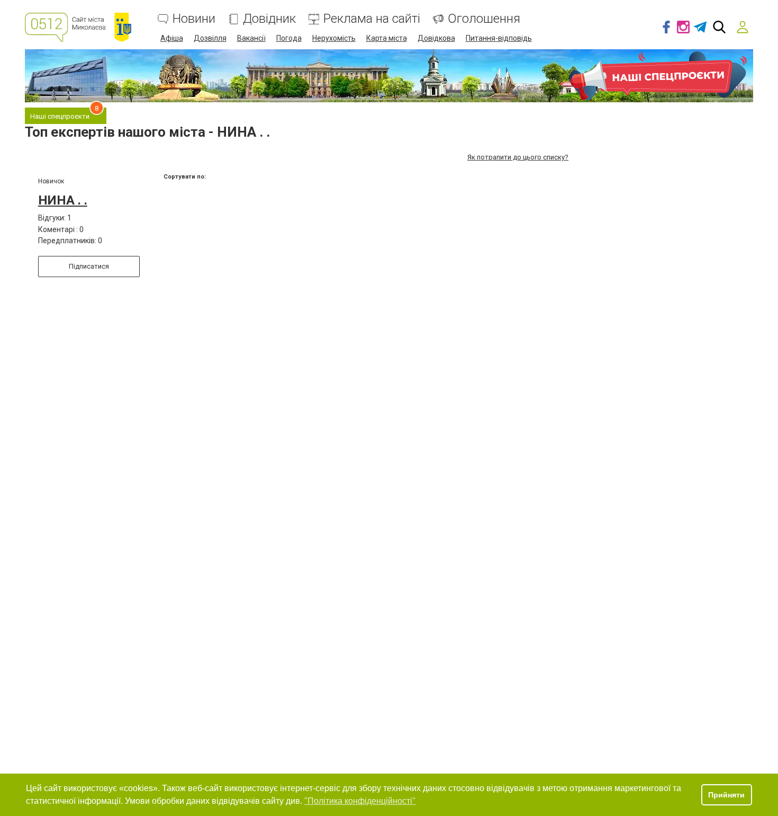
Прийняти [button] (726, 795)
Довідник (269, 19)
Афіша (171, 38)
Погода (289, 38)
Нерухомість (334, 38)
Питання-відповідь (499, 38)
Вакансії (251, 38)
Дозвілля (210, 38)
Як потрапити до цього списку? (517, 157)
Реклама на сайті (371, 19)
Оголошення (484, 19)
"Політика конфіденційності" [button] (359, 800)
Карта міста (386, 38)
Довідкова (436, 38)
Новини (194, 19)
